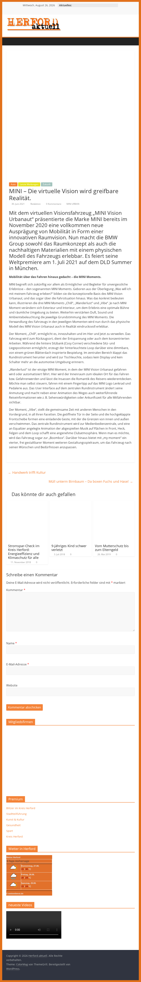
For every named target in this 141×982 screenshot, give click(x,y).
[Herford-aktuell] (10, 41)
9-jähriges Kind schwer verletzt (68, 548)
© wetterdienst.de (14, 893)
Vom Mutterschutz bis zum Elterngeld (112, 548)
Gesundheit (13, 825)
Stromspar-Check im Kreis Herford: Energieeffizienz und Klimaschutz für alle (23, 552)
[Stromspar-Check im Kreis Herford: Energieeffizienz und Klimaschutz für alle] (27, 503)
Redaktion (35, 203)
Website (11, 685)
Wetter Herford (13, 857)
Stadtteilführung (16, 814)
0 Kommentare (53, 203)
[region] (70, 759)
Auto (13, 184)
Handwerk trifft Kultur (27, 472)
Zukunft (46, 184)
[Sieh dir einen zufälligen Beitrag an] (32, 41)
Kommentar (15, 590)
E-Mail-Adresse (17, 664)
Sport (9, 831)
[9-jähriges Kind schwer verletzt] (70, 503)
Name (11, 643)
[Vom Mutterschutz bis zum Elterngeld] (114, 503)
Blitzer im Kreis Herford (20, 808)
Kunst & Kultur (15, 819)
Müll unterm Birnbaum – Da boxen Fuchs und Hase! (91, 481)
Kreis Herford (14, 836)
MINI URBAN (72, 203)
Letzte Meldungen (29, 184)
